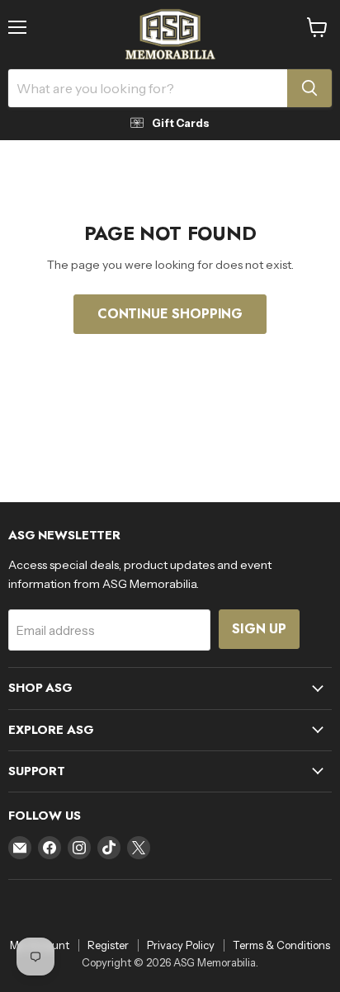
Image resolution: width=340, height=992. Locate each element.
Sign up (259, 628)
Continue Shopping (170, 313)
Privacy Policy (181, 945)
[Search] (309, 88)
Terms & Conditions (281, 945)
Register (108, 945)
